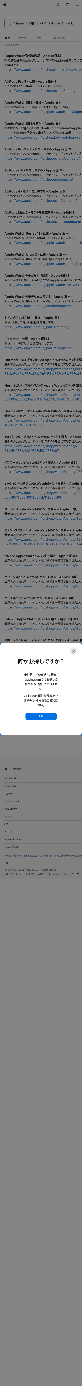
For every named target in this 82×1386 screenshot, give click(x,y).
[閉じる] (73, 651)
